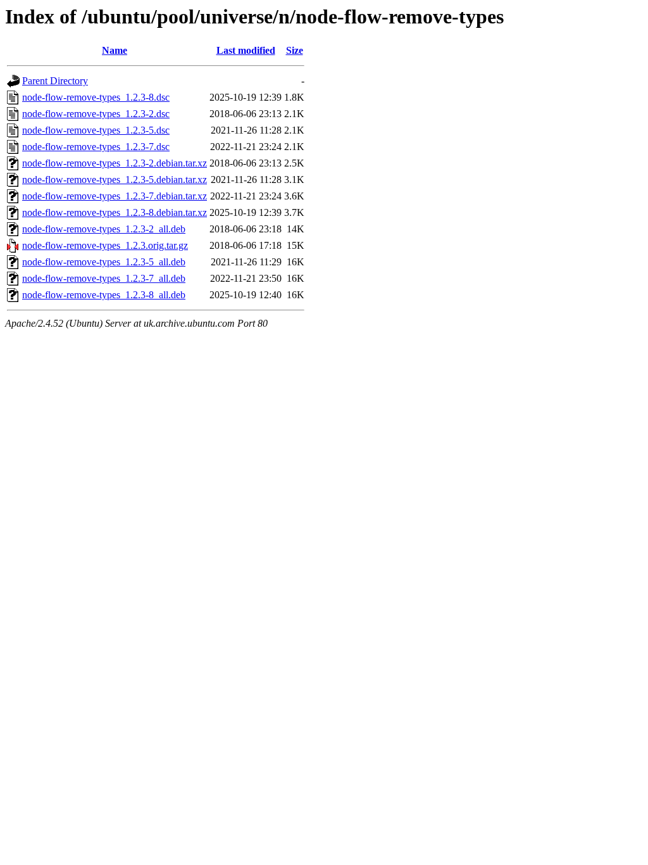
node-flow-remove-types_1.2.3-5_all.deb (103, 261)
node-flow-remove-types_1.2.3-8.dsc (96, 97)
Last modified (245, 50)
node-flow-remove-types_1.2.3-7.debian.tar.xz (114, 196)
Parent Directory (55, 80)
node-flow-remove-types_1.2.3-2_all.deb (103, 229)
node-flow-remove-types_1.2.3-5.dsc (96, 130)
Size (294, 50)
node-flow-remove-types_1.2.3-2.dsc (96, 113)
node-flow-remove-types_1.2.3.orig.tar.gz (105, 245)
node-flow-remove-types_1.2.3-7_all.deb (103, 278)
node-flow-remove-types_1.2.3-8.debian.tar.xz (114, 212)
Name (114, 50)
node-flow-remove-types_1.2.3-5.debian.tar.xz (114, 179)
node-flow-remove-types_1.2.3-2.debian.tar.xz (114, 163)
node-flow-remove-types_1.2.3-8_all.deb (103, 294)
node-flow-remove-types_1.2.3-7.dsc (96, 146)
